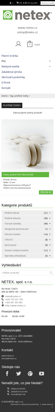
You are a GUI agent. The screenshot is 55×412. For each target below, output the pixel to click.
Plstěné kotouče (13, 218)
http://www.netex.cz (15, 305)
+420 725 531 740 (14, 299)
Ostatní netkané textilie (16, 250)
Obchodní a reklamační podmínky (25, 404)
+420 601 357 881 (14, 302)
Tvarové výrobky (13, 223)
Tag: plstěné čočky (19, 95)
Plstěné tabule (12, 212)
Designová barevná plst (17, 228)
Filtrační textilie (12, 234)
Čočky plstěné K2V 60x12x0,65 (18, 174)
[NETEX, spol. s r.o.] (27, 15)
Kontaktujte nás (18, 394)
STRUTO (9, 239)
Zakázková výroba (19, 391)
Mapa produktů (18, 388)
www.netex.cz (27, 28)
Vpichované (10, 245)
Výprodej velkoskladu (15, 255)
